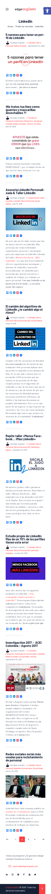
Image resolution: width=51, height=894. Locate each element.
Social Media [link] (24, 656)
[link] (47, 11)
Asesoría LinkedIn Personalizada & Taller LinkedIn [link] (25, 191)
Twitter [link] (30, 124)
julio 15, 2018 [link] (17, 204)
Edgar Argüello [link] (12, 887)
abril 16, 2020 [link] (11, 126)
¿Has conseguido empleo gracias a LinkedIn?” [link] (20, 597)
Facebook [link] (32, 118)
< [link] (7, 839)
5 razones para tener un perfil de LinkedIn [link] (25, 36)
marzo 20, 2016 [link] (12, 771)
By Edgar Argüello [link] (17, 43)
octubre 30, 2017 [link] (20, 553)
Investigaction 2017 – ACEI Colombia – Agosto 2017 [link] (24, 644)
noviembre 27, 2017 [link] (19, 450)
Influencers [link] (28, 121)
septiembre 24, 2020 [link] (36, 46)
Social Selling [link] (36, 321)
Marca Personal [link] (27, 201)
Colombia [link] (32, 650)
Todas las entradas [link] (24, 26)
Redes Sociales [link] (20, 46)
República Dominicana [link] (23, 768)
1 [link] (16, 839)
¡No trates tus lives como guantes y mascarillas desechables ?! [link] (23, 109)
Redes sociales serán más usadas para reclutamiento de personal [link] (24, 757)
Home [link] (10, 26)
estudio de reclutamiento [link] (18, 811)
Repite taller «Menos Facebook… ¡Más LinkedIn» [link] (24, 437)
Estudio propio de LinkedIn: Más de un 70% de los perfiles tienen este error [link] (25, 539)
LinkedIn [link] (31, 43)
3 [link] (29, 839)
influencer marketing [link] (14, 121)
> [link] (43, 839)
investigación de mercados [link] (26, 654)
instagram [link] (38, 121)
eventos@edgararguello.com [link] (25, 866)
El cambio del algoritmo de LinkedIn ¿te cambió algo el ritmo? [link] (24, 309)
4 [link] (36, 839)
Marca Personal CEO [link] (22, 321)
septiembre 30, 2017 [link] (14, 659)
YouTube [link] (37, 124)
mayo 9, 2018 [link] (11, 323)
